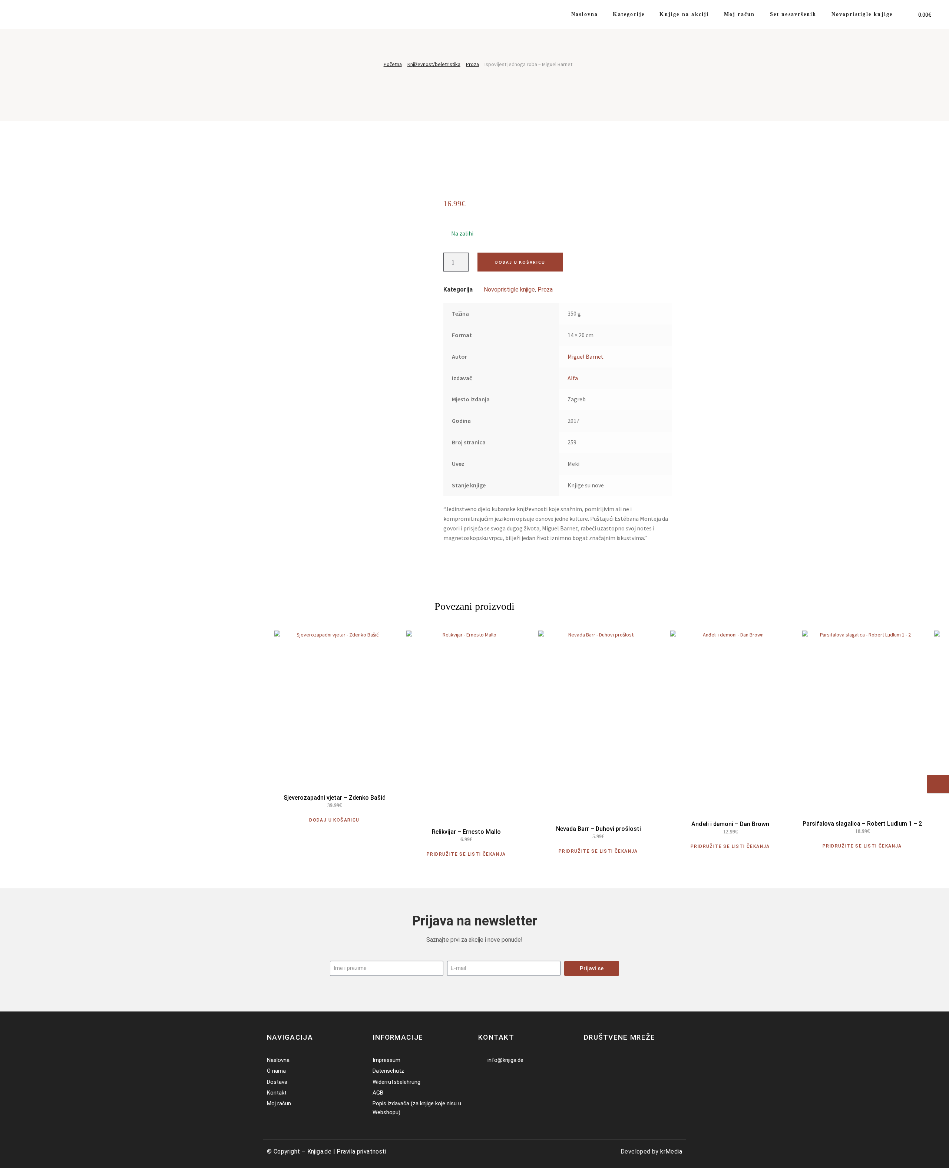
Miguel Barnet (586, 356)
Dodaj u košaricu (520, 262)
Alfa (573, 378)
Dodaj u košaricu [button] (334, 820)
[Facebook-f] (588, 1060)
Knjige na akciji (684, 14)
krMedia (671, 1151)
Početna (393, 64)
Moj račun (739, 14)
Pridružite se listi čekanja (466, 854)
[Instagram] (599, 1060)
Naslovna (584, 14)
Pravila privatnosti (361, 1151)
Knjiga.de (319, 1151)
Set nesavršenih (793, 14)
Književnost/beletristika (433, 64)
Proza (472, 64)
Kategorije (629, 14)
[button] (906, 10)
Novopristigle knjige (862, 14)
